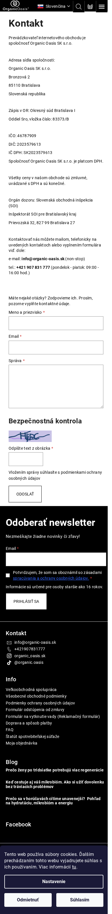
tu (74, 867)
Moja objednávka (21, 754)
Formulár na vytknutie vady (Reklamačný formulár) (53, 727)
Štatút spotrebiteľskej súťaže (32, 747)
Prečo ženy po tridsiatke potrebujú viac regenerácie (43, 783)
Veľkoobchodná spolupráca (31, 700)
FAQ (9, 741)
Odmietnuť (28, 900)
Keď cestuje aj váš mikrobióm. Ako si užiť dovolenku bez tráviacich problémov (44, 800)
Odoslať (25, 499)
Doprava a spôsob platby (29, 734)
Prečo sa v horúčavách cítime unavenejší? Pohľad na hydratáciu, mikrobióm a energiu (53, 816)
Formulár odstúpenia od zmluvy (35, 720)
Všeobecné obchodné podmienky (36, 707)
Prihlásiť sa (26, 612)
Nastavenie (53, 881)
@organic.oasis (28, 673)
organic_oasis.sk (29, 667)
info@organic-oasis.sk (35, 653)
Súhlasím (79, 900)
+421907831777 (29, 660)
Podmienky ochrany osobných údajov (40, 714)
